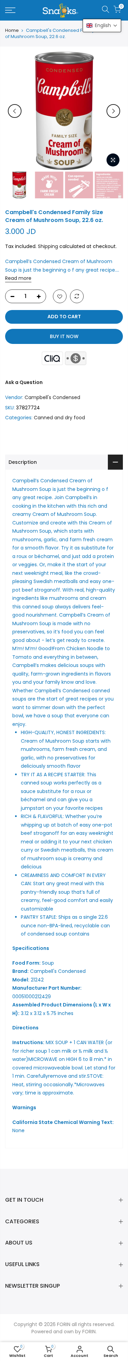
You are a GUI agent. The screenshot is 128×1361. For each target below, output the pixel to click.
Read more (18, 278)
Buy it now (64, 336)
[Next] (113, 111)
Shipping (48, 246)
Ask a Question (24, 382)
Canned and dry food (59, 417)
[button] (102, 25)
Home (12, 30)
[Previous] (15, 111)
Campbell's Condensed (52, 397)
